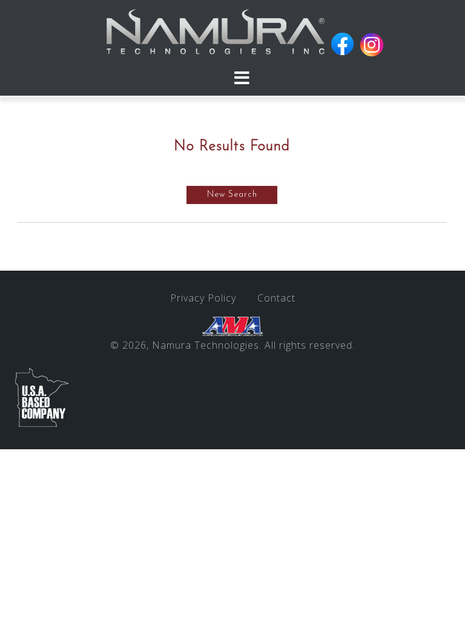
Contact (276, 298)
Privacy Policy (203, 298)
